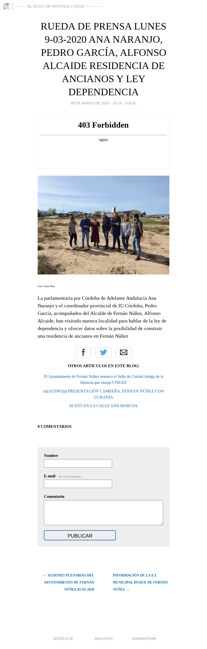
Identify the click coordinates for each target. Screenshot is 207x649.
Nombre (51, 455)
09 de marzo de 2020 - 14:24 (96, 103)
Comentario (54, 496)
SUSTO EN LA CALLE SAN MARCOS (103, 406)
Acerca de (63, 639)
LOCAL (131, 103)
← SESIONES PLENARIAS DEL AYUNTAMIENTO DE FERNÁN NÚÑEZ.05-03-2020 (68, 582)
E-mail (63, 476)
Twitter (103, 352)
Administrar (144, 639)
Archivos (103, 639)
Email (124, 352)
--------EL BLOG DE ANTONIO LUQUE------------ (58, 6)
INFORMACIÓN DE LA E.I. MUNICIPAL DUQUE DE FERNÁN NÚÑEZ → (140, 582)
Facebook (83, 352)
